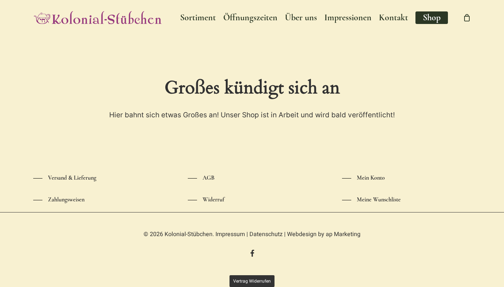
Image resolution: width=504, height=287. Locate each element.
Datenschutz (266, 234)
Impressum (230, 234)
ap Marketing (343, 234)
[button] (64, 178)
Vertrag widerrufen (252, 281)
